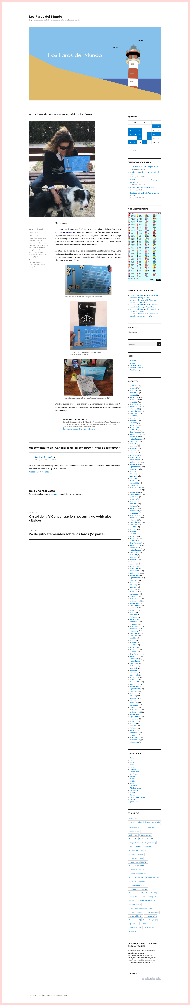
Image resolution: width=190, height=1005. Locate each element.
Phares (38, 245)
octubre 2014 (134, 714)
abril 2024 (133, 451)
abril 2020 (133, 562)
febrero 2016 (134, 677)
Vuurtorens (33, 252)
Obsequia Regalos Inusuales (140, 908)
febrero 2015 (134, 705)
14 (149, 134)
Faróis (39, 238)
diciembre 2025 (135, 404)
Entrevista (148, 846)
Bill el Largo (134, 827)
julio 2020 (133, 555)
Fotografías (151, 893)
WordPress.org (135, 370)
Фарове (132, 795)
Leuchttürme (34, 243)
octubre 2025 (134, 409)
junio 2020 (133, 557)
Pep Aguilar (153, 912)
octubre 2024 (134, 437)
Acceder (132, 363)
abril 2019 (133, 589)
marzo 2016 (134, 675)
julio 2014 (133, 721)
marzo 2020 (134, 564)
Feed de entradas (136, 365)
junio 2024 (133, 446)
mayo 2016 (133, 670)
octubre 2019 (134, 575)
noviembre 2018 (135, 601)
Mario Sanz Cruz (147, 900)
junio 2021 (133, 529)
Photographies (135, 916)
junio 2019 (133, 585)
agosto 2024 (134, 441)
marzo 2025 (134, 425)
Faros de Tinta (152, 877)
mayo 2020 (133, 559)
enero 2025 (134, 430)
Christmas (134, 835)
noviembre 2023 (135, 462)
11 (135, 134)
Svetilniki (44, 245)
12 (140, 134)
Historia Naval (149, 897)
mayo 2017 (133, 643)
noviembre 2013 (135, 740)
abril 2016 (133, 673)
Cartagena (134, 831)
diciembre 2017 (135, 626)
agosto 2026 (134, 386)
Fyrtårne (32, 240)
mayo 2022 (133, 504)
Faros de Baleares (136, 870)
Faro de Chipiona (136, 854)
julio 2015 (133, 693)
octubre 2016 (134, 659)
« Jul (134, 150)
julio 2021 (133, 527)
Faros (44, 238)
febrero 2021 (134, 538)
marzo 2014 (134, 730)
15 (154, 134)
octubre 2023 (134, 464)
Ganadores (40, 260)
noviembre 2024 (135, 434)
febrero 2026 (134, 400)
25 (135, 142)
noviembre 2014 (135, 712)
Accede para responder (39, 472)
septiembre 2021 (135, 522)
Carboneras (148, 827)
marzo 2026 (134, 397)
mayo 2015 (133, 698)
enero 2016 (134, 680)
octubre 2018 (134, 603)
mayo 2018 (133, 615)
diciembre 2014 (135, 710)
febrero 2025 (134, 427)
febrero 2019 (134, 594)
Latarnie (39, 240)
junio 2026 (133, 390)
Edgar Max (150, 843)
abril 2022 (133, 506)
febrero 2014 (134, 733)
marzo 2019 (134, 592)
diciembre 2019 (135, 571)
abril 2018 (133, 617)
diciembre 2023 (135, 460)
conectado (53, 494)
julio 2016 (133, 666)
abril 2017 (133, 645)
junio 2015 (133, 696)
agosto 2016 (134, 663)
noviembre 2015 (135, 684)
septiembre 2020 (136, 550)
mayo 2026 (134, 393)
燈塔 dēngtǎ (37, 257)
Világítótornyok (34, 250)
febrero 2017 (134, 650)
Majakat (32, 245)
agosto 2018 (134, 608)
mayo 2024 (133, 448)
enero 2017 (133, 652)
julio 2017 (133, 638)
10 (130, 134)
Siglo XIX (133, 924)
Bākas (31, 238)
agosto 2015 (134, 691)
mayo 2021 (133, 532)
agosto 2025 (134, 414)
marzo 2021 (134, 536)
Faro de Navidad (136, 866)
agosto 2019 (134, 580)
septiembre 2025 (136, 411)
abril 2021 (133, 534)
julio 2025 (133, 416)
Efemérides (135, 846)
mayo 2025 (133, 420)
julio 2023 (133, 471)
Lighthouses (43, 243)
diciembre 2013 (135, 737)
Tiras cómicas (135, 927)
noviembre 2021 (135, 518)
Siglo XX (144, 924)
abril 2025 (133, 423)
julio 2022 (133, 499)
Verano (132, 931)
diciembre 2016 (135, 654)
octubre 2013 (134, 742)
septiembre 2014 (135, 717)
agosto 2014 (134, 719)
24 (130, 142)
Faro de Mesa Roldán (138, 862)
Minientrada (33, 235)
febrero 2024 (134, 455)
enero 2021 (133, 541)
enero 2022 (134, 513)
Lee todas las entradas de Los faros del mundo (79, 429)
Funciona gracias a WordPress (56, 995)
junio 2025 (133, 418)
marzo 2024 (134, 453)
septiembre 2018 (135, 606)
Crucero (133, 839)
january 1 (133, 900)
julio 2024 (133, 444)
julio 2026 (133, 388)
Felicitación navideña (138, 889)
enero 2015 (133, 707)
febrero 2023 (134, 483)
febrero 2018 (134, 622)
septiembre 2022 (136, 495)
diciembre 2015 (135, 682)
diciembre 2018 (135, 599)
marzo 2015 (134, 703)
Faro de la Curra (136, 858)
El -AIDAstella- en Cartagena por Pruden (144, 167)
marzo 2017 (134, 647)
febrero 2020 (134, 566)
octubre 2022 (134, 492)
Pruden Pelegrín (150, 920)
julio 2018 (133, 610)
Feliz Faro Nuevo (136, 893)
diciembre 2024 (135, 432)
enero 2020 (134, 569)
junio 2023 (133, 474)
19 (140, 138)
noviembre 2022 (135, 490)
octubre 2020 (134, 548)
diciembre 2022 (135, 488)
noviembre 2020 (135, 545)
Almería (133, 818)
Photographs (150, 916)
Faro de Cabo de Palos (138, 850)
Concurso (32, 260)
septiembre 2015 (135, 689)
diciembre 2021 (135, 515)
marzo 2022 (134, 508)
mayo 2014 (133, 726)
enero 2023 (134, 485)
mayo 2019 (133, 587)
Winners (36, 267)
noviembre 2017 (135, 629)
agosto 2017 (134, 636)
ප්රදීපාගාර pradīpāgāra (36, 254)
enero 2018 (133, 624)
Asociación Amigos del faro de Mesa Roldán (144, 822)
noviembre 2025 (135, 407)
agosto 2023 (134, 469)
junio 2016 (133, 668)
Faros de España (136, 877)
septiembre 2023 (135, 467)
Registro (133, 361)
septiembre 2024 (136, 439)
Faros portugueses (137, 881)
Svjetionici (33, 247)
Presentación (135, 920)
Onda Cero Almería (137, 912)
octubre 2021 (134, 520)
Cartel (145, 831)
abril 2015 (133, 700)
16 (158, 134)
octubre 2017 (134, 631)
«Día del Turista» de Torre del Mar (142, 188)
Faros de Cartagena (137, 873)
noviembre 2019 (135, 573)
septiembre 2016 (135, 661)
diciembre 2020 (135, 543)
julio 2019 (133, 582)
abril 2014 (133, 728)
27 (144, 142)
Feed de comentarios (137, 368)
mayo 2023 (133, 476)
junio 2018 (133, 612)
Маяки (40, 252)
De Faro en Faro (146, 839)
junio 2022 (133, 501)
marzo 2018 (134, 619)
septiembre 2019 (135, 578)
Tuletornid (41, 247)
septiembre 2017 (135, 633)
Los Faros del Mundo (45, 16)
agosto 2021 (134, 525)
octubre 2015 (134, 687)
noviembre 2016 (135, 656)
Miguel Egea (135, 904)
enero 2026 (134, 402)
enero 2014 (133, 735)
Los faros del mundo (36, 229)
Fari (35, 238)
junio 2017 (133, 640)
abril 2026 (133, 395)
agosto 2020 (134, 552)
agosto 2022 (134, 497)
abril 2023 (133, 478)
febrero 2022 (134, 511)
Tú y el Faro (148, 927)
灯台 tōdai (133, 800)
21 (149, 138)
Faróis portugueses (137, 885)
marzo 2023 (134, 481)
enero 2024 (134, 457)
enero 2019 (134, 596)
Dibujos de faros (136, 843)
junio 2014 (133, 724)
